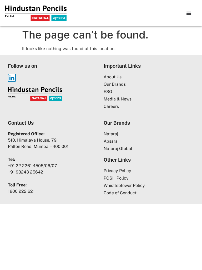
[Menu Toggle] (188, 13)
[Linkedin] (12, 78)
